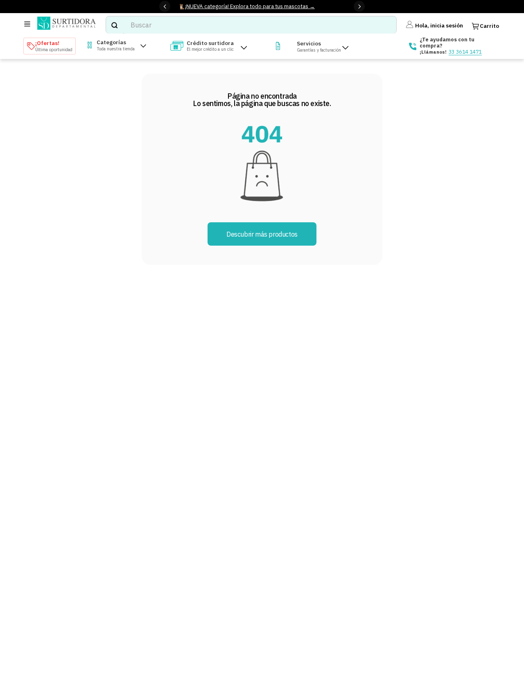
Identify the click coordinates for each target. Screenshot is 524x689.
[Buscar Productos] (114, 25)
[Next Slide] (359, 6)
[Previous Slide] (164, 6)
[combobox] (251, 25)
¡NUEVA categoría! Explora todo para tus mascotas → (250, 6)
